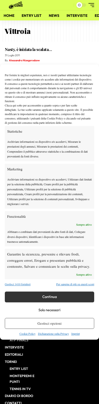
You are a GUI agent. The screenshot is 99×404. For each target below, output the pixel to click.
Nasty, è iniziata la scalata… (28, 49)
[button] (69, 5)
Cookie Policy (27, 334)
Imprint (75, 334)
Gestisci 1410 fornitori (18, 284)
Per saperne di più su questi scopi (75, 284)
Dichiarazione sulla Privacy (53, 334)
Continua (49, 296)
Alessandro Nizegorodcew (24, 60)
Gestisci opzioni (49, 323)
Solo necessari (49, 310)
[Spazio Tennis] (16, 5)
